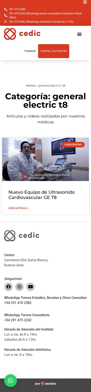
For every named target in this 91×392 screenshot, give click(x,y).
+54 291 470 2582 (18, 303)
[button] (79, 33)
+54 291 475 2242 (18, 320)
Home (30, 85)
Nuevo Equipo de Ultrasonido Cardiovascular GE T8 (41, 194)
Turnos (30, 51)
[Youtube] (30, 287)
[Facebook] (8, 287)
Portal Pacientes (54, 51)
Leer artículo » (18, 208)
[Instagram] (19, 287)
